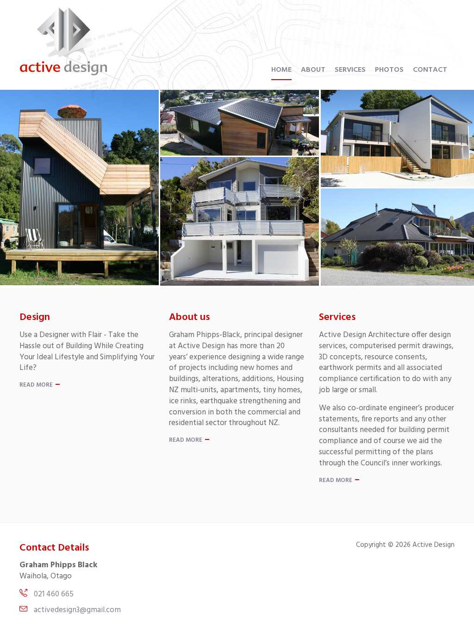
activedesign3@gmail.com (77, 610)
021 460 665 (54, 594)
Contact (430, 70)
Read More (36, 385)
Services (350, 70)
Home (281, 70)
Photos (389, 70)
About (313, 70)
